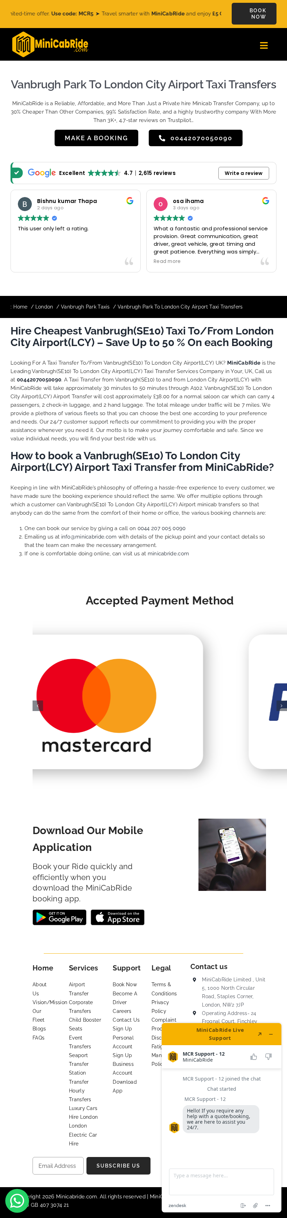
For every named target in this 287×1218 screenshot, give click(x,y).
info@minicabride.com (89, 537)
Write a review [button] (243, 173)
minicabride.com (168, 553)
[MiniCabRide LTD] (50, 34)
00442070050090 (39, 380)
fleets (91, 413)
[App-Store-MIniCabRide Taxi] (118, 912)
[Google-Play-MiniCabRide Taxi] (59, 912)
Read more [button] (132, 261)
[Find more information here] (221, 1117)
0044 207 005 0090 (162, 528)
